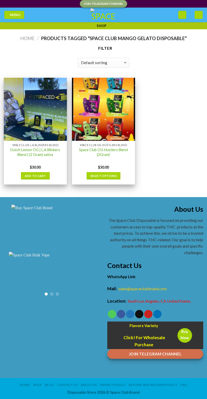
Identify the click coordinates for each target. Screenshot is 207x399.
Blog (49, 385)
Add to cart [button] (35, 175)
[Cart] (199, 15)
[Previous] (12, 276)
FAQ (183, 385)
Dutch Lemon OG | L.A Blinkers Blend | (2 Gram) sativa (35, 152)
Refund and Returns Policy (153, 385)
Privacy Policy (113, 385)
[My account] (182, 15)
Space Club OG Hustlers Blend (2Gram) (103, 152)
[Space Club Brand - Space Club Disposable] (103, 15)
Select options (103, 175)
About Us (89, 385)
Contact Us (67, 385)
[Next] (91, 276)
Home (27, 38)
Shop (101, 26)
